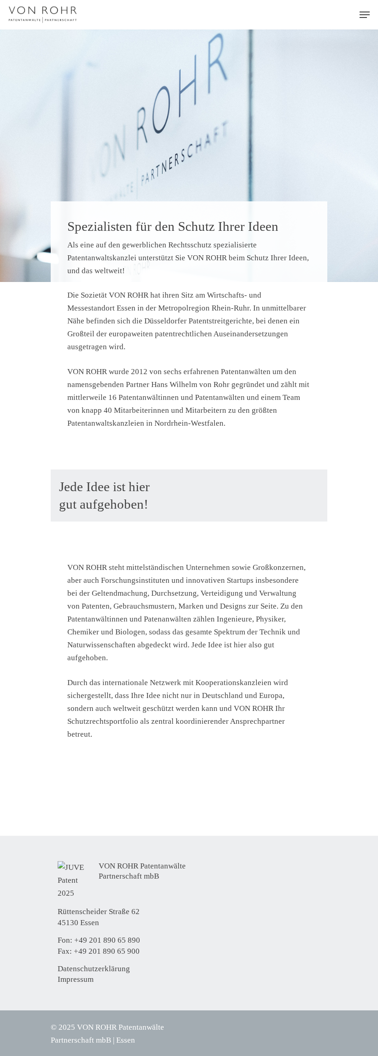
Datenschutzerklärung (94, 968)
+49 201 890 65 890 (107, 940)
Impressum (76, 979)
